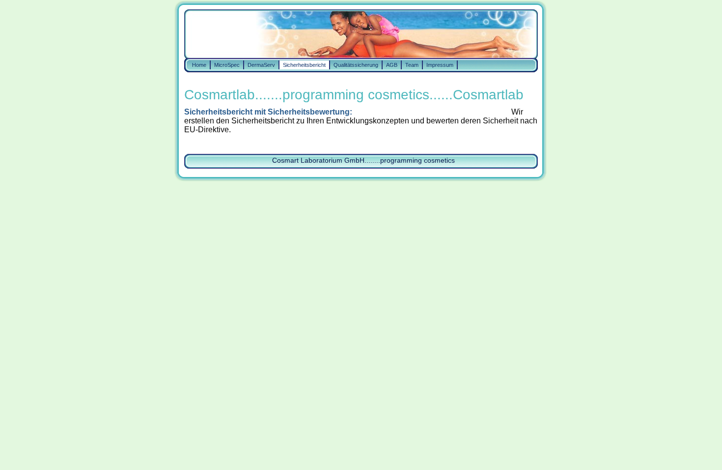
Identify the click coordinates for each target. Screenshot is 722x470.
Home (199, 65)
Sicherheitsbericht (304, 65)
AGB (391, 65)
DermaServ (261, 65)
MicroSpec (227, 65)
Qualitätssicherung (355, 65)
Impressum (439, 65)
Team (411, 65)
